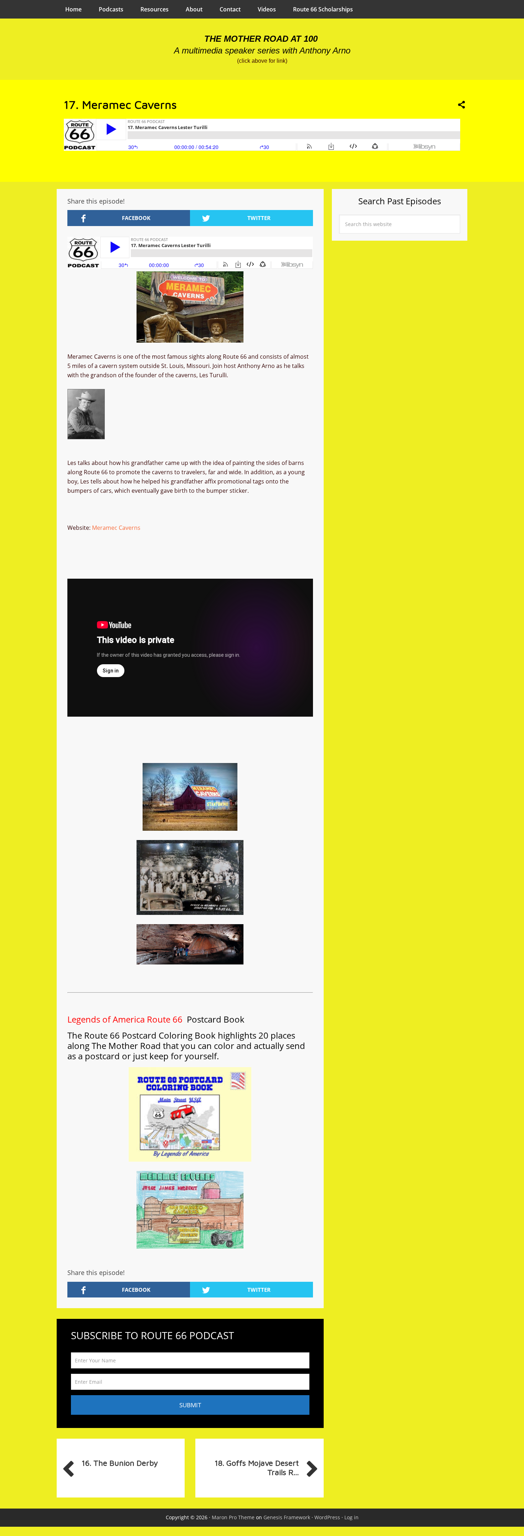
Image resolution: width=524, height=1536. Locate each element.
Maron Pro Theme (233, 1517)
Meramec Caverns (116, 528)
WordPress (327, 1517)
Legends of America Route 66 (126, 1019)
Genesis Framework (286, 1517)
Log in (351, 1517)
